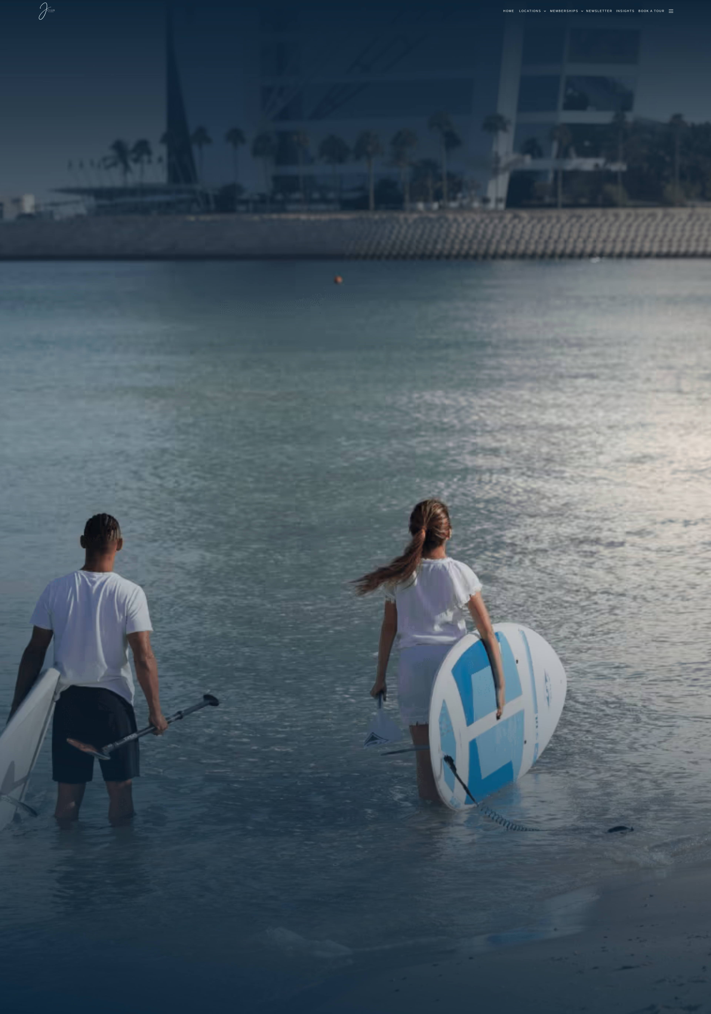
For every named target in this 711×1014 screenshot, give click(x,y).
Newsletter (599, 11)
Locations (530, 11)
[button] (531, 11)
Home (508, 11)
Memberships (564, 11)
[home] (47, 11)
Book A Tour (651, 11)
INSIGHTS (625, 11)
